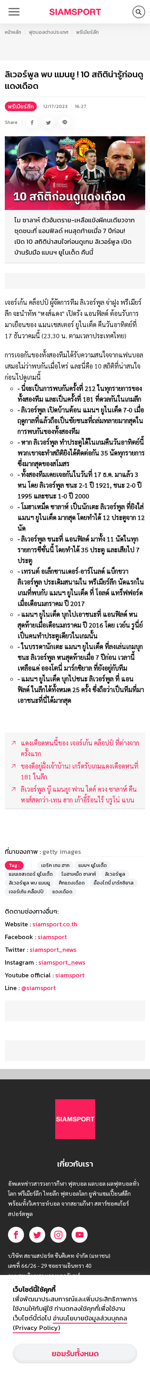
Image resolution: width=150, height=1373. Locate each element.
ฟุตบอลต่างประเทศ (48, 32)
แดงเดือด (62, 891)
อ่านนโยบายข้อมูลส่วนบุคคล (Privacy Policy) (70, 1322)
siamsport (52, 936)
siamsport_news (53, 949)
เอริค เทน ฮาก (55, 865)
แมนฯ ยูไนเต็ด (92, 865)
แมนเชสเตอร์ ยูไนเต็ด (31, 874)
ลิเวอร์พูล (115, 874)
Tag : (14, 865)
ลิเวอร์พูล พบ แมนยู (29, 883)
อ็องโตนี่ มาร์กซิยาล (114, 883)
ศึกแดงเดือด (72, 883)
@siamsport (38, 987)
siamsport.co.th (54, 924)
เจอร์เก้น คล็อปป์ (26, 891)
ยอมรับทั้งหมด (75, 1353)
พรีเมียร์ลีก (87, 32)
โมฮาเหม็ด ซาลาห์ (79, 874)
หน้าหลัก (13, 32)
